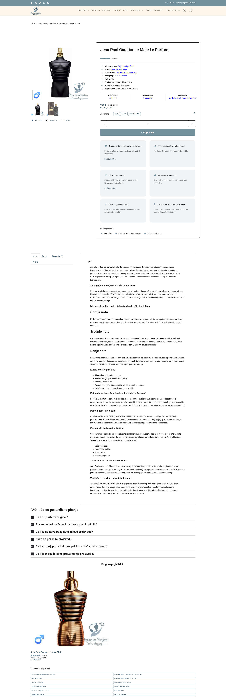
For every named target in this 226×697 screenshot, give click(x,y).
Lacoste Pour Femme (120, 694)
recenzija (114, 58)
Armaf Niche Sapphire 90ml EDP (40, 690)
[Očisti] (194, 113)
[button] (190, 10)
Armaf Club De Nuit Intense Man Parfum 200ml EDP (128, 674)
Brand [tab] (44, 256)
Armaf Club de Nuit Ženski (39, 686)
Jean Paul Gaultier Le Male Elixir (46, 652)
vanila (171, 98)
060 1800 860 (169, 3)
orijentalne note (180, 98)
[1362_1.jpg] (61, 71)
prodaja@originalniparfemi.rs (185, 3)
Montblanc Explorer (37, 678)
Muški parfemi (49, 23)
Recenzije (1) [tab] (57, 256)
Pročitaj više (109, 159)
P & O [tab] (35, 262)
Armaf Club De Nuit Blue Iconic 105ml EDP (125, 678)
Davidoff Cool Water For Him (121, 686)
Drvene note (191, 98)
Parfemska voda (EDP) (126, 72)
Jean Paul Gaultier (119, 69)
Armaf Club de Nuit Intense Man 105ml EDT (43, 674)
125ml (124, 114)
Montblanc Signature (37, 682)
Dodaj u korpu (148, 132)
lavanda (146, 98)
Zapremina (104, 114)
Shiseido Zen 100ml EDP (38, 694)
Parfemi (40, 23)
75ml (116, 114)
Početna (33, 23)
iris (151, 98)
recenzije (44, 655)
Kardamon (113, 98)
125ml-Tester (134, 114)
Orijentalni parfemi (126, 66)
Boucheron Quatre (119, 690)
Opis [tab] (35, 256)
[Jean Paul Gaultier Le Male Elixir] (71, 608)
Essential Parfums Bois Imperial (122, 682)
